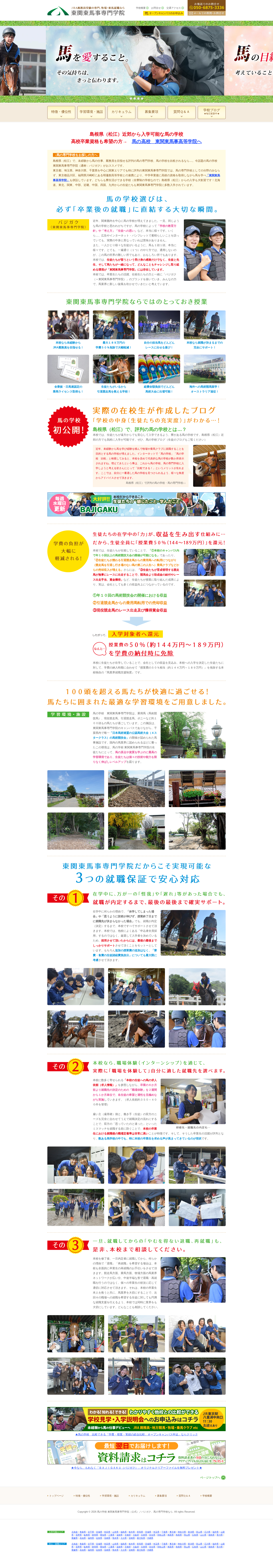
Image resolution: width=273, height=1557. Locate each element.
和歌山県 (161, 1535)
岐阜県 (87, 1535)
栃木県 (132, 1532)
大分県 (124, 1538)
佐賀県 (99, 1538)
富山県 (199, 1532)
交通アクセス (173, 8)
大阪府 (136, 1535)
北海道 (75, 1532)
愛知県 (103, 1535)
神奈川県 (182, 1532)
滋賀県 (119, 1535)
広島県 (195, 1535)
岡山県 (187, 1535)
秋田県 (107, 1532)
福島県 (124, 1532)
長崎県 (107, 1538)
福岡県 (91, 1538)
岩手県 (91, 1532)
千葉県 (164, 1532)
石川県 (207, 1532)
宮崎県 (132, 1538)
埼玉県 (156, 1532)
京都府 (128, 1535)
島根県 (179, 1535)
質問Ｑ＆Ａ (185, 1495)
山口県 (203, 1535)
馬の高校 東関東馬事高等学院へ (167, 141)
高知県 (83, 1538)
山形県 (115, 1532)
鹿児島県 (141, 1538)
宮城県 (99, 1532)
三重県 (111, 1535)
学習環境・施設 (110, 1495)
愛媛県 (75, 1538)
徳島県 (211, 1535)
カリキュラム (138, 1495)
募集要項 (162, 1495)
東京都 (173, 1532)
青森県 (83, 1532)
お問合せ (156, 8)
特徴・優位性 (83, 1495)
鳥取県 (171, 1535)
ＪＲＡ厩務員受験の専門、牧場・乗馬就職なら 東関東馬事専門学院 (86, 10)
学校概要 (141, 8)
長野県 (79, 1535)
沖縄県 (150, 1538)
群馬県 (140, 1532)
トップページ (56, 1495)
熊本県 (115, 1538)
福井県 (215, 1532)
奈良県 (152, 1535)
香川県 (220, 1535)
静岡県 (95, 1535)
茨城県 (148, 1532)
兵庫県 (144, 1535)
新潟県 (191, 1532)
